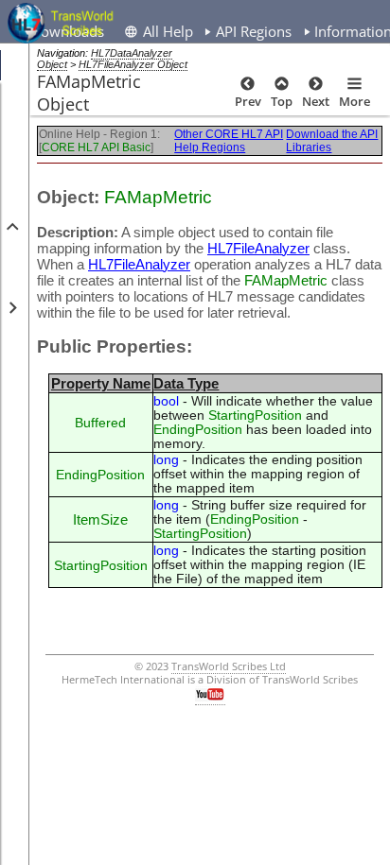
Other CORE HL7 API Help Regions (228, 141)
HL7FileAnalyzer (258, 248)
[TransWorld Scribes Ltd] (64, 23)
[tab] (247, 30)
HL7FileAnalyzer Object (133, 64)
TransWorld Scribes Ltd (228, 666)
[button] (11, 226)
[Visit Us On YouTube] (210, 698)
